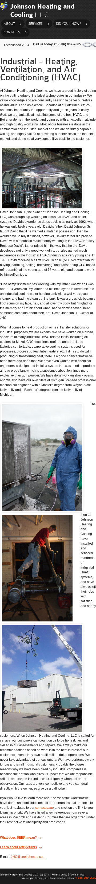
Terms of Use (77, 874)
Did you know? (68, 24)
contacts (12, 32)
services (35, 24)
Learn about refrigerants (18, 847)
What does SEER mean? (18, 837)
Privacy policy (59, 874)
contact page (44, 808)
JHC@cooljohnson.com (28, 857)
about (9, 24)
